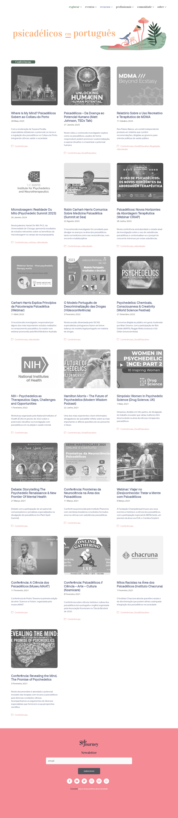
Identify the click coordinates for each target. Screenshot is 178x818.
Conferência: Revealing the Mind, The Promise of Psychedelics (34, 677)
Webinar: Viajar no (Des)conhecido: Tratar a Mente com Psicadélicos (139, 493)
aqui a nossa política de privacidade (93, 789)
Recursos (105, 6)
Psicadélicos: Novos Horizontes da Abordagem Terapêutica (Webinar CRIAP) (138, 213)
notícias (32, 242)
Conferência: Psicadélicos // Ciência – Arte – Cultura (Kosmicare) (83, 586)
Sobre (160, 6)
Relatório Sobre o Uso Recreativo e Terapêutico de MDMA (140, 115)
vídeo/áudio (122, 149)
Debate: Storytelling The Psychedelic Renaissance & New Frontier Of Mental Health (33, 493)
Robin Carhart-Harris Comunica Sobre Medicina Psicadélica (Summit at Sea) (85, 213)
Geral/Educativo (88, 153)
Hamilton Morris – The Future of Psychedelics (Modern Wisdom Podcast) (85, 399)
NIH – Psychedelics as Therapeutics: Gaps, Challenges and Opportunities (33, 399)
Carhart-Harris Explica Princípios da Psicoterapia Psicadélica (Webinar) (33, 306)
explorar (74, 6)
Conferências (21, 146)
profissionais (123, 6)
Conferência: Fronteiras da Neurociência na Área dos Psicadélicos (82, 493)
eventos (89, 6)
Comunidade (144, 6)
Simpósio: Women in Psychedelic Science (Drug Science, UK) (140, 398)
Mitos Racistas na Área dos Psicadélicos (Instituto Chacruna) (140, 584)
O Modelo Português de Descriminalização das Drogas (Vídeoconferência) (85, 306)
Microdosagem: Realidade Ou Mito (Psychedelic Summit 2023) (33, 211)
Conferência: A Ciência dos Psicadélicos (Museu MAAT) (30, 584)
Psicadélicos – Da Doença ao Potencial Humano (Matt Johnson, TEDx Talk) (84, 116)
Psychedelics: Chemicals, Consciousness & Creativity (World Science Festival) (136, 306)
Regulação (155, 146)
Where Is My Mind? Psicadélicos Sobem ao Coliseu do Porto (33, 115)
